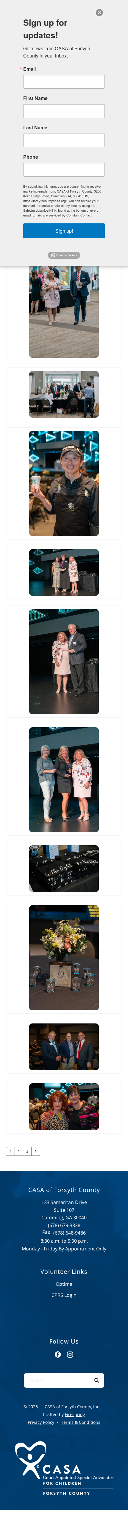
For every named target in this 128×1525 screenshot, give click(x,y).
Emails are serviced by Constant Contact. (62, 215)
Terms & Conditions (80, 1422)
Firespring (75, 1414)
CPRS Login (64, 1295)
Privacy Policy (41, 1422)
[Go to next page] (36, 1151)
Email (29, 68)
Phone (30, 157)
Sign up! (64, 230)
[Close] (99, 12)
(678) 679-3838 (64, 1225)
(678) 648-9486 (69, 1232)
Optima (64, 1284)
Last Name (35, 127)
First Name (35, 98)
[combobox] (56, 1380)
